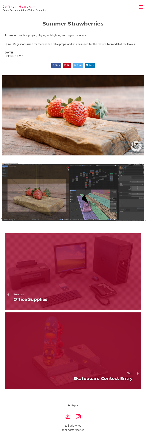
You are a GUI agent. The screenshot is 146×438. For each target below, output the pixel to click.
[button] (73, 405)
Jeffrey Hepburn (19, 6)
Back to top (74, 425)
